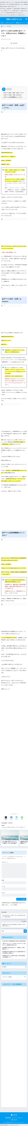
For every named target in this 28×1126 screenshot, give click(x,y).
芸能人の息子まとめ (14, 19)
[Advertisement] (14, 67)
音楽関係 (10, 823)
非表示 (9, 89)
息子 (9, 827)
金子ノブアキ (15, 827)
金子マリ (23, 827)
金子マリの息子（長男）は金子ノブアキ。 (14, 92)
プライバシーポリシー (17, 1117)
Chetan (9, 1125)
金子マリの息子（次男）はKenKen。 (12, 95)
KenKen (4, 827)
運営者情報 (8, 1117)
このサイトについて (9, 22)
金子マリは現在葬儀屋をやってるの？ (13, 97)
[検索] (25, 931)
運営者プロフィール (20, 22)
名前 (3, 880)
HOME (2, 22)
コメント (5, 862)
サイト (3, 892)
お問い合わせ (14, 1119)
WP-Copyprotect (15, 1125)
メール (3, 886)
